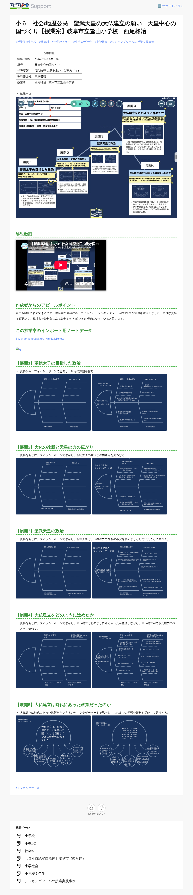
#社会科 (44, 41)
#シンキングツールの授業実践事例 (132, 41)
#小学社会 (101, 41)
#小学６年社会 (82, 41)
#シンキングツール (28, 788)
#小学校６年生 (61, 41)
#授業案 (21, 41)
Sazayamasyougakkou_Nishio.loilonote (40, 338)
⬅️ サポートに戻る (170, 6)
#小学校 (31, 41)
